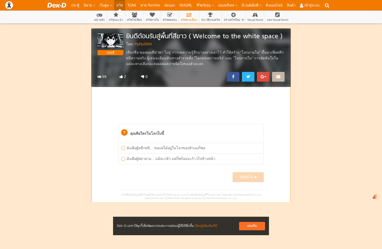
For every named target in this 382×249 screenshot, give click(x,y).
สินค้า (291, 5)
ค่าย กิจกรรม (150, 5)
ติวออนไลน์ (274, 5)
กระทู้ (75, 5)
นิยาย (88, 5)
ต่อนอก (169, 5)
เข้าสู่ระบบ (311, 5)
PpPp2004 (143, 44)
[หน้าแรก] (56, 5)
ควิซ (119, 5)
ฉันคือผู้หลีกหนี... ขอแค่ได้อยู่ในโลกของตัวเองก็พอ (166, 148)
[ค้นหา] (327, 5)
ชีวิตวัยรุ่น (204, 5)
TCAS (131, 5)
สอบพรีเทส (226, 5)
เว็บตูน (105, 5)
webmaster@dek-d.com (247, 194)
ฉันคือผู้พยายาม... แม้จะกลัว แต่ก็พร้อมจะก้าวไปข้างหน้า (171, 159)
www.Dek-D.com (154, 198)
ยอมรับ (252, 226)
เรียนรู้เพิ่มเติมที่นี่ (206, 226)
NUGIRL (186, 5)
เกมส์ (110, 52)
